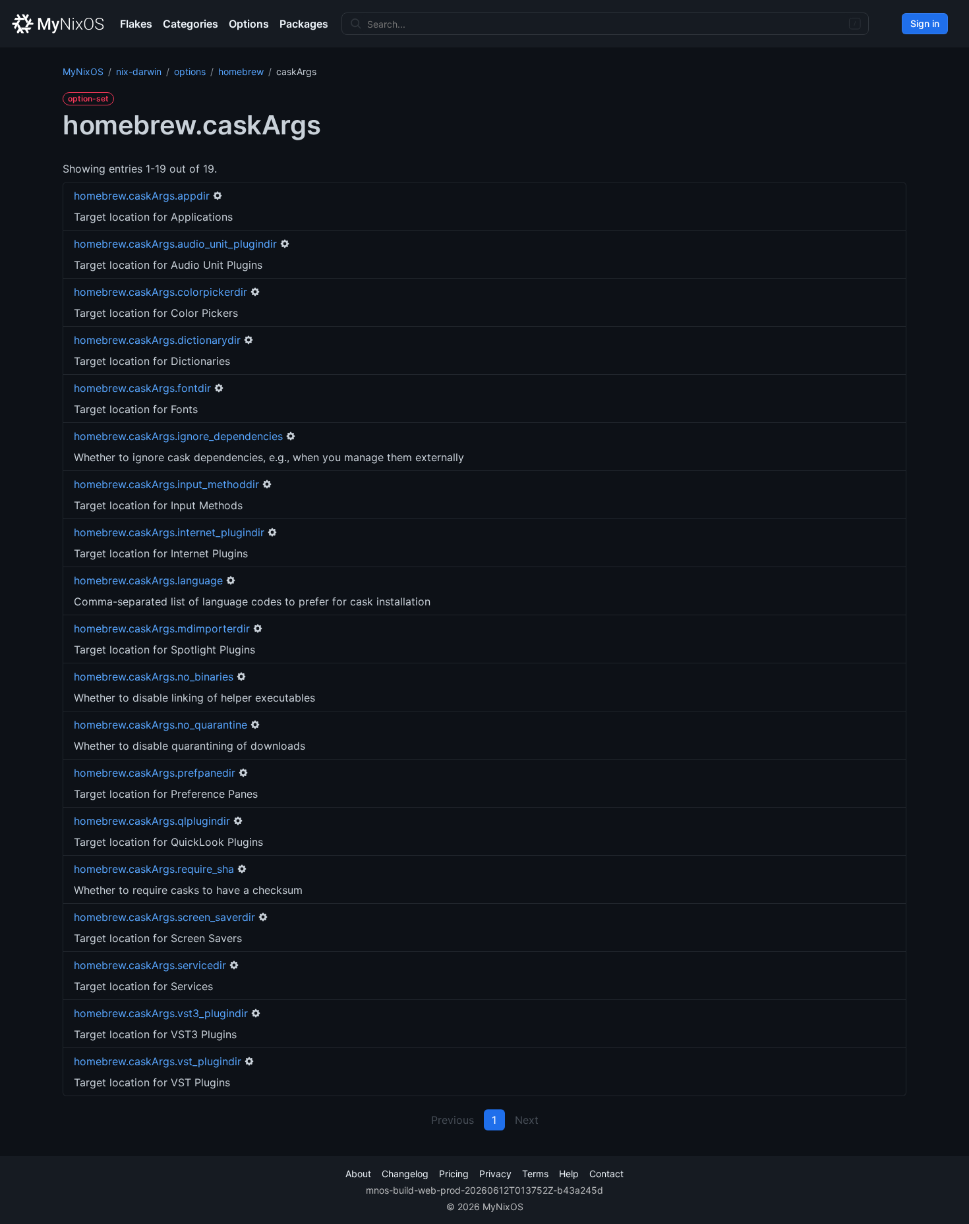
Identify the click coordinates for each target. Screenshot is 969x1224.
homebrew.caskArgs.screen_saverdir (164, 917)
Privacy (495, 1173)
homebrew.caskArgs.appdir (142, 195)
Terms (535, 1173)
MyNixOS (83, 71)
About (358, 1173)
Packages (303, 23)
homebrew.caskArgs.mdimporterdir (162, 628)
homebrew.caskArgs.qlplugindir (152, 820)
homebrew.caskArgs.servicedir (150, 965)
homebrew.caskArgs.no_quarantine (160, 724)
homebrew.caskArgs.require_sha (154, 869)
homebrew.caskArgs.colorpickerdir (160, 291)
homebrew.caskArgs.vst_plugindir (157, 1061)
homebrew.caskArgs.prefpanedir (154, 772)
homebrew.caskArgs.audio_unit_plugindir (175, 243)
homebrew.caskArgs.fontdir (142, 388)
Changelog (405, 1173)
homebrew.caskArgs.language (148, 580)
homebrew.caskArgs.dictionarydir (157, 340)
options (190, 71)
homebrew (241, 71)
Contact (606, 1173)
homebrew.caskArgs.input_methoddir (166, 484)
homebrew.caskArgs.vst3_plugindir (161, 1013)
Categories (190, 23)
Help (569, 1173)
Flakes (136, 23)
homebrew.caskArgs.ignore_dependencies (178, 436)
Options (249, 23)
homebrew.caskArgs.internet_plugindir (169, 532)
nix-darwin (139, 71)
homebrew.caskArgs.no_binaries (153, 676)
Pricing (454, 1173)
